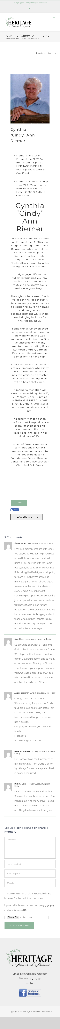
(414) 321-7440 (18, 3)
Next (50, 53)
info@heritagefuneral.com (36, 3)
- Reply (50, 543)
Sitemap (49, 1011)
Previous (41, 53)
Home (8, 38)
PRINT (19, 502)
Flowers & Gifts (26, 517)
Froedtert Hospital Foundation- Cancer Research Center (30, 458)
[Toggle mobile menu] (54, 18)
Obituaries (15, 38)
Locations (30, 983)
